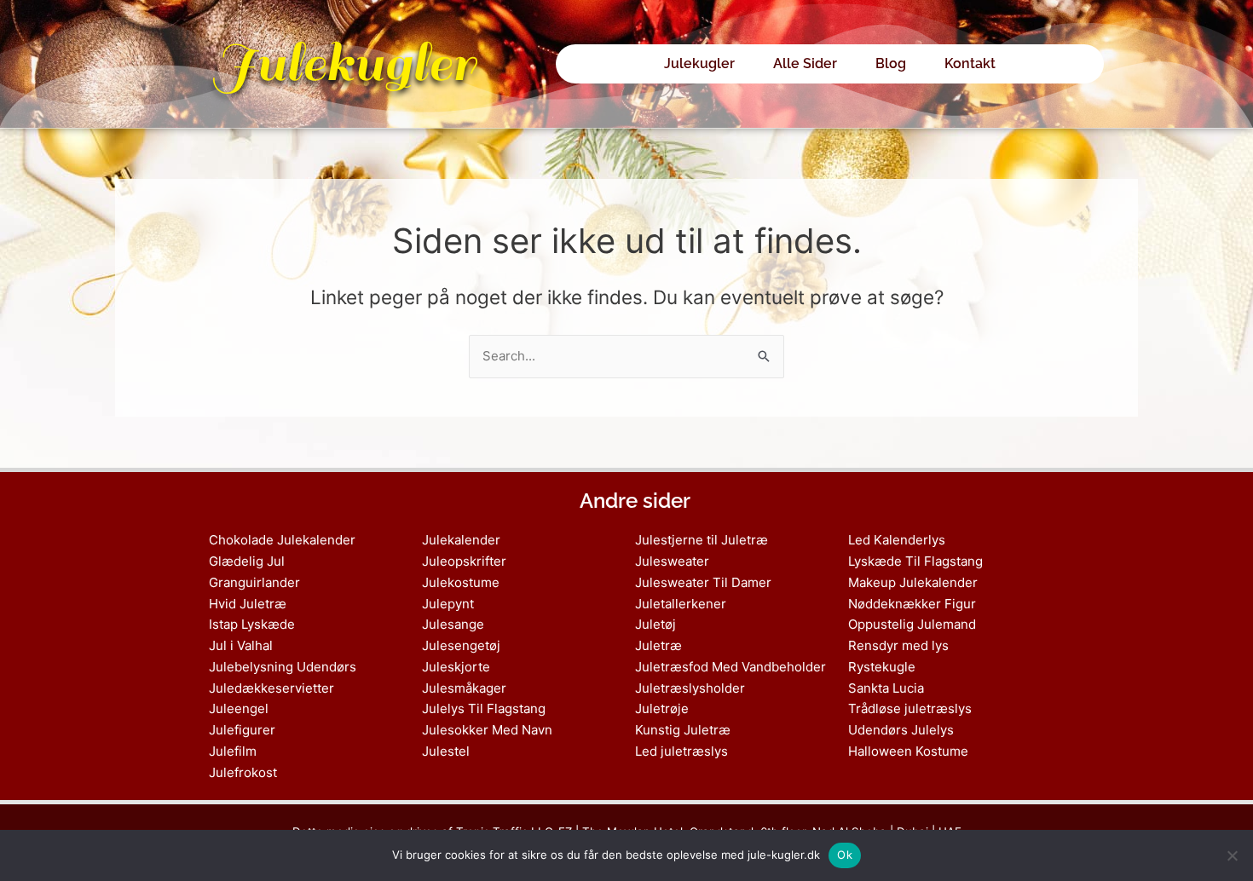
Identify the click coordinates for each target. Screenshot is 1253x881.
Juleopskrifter (464, 561)
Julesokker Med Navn (487, 730)
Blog (890, 63)
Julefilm (233, 751)
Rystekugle (881, 667)
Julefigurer (242, 730)
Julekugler (343, 63)
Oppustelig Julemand (912, 624)
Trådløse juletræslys (910, 708)
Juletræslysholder (690, 688)
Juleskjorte (456, 667)
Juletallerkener (680, 604)
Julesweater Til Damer (703, 582)
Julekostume (460, 582)
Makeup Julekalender (913, 582)
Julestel (446, 751)
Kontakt (970, 63)
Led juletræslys (681, 751)
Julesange (453, 624)
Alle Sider (805, 63)
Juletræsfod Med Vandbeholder (730, 667)
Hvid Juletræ (247, 604)
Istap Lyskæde (252, 624)
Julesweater (672, 561)
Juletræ (658, 645)
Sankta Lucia (886, 688)
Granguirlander (254, 582)
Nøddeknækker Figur (912, 604)
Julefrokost (243, 772)
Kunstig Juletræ (682, 730)
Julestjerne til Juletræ (701, 540)
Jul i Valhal (241, 645)
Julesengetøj (461, 645)
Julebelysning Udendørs (282, 667)
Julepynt (448, 604)
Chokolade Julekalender (282, 540)
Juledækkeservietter (271, 688)
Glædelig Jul (247, 561)
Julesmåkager (464, 688)
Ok (844, 854)
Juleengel (238, 708)
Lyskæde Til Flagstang (915, 561)
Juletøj (655, 624)
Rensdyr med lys (898, 645)
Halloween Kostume (908, 751)
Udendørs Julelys (901, 730)
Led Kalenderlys (896, 540)
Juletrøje (662, 708)
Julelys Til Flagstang (484, 708)
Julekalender (461, 540)
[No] (1231, 855)
